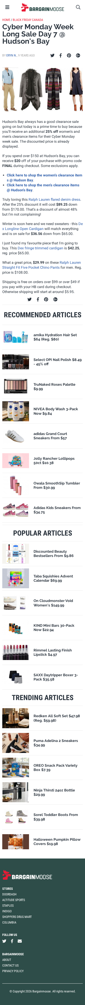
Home (6, 20)
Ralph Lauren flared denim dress (54, 199)
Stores (7, 888)
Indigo (7, 911)
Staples (8, 905)
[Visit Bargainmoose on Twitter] (4, 941)
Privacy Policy (13, 971)
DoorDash (9, 894)
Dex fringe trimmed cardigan (40, 248)
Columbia (9, 922)
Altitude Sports (13, 900)
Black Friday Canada (28, 20)
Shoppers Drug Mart (17, 917)
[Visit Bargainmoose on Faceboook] (12, 941)
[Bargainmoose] (42, 7)
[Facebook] (60, 55)
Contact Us (10, 965)
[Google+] (78, 55)
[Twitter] (52, 55)
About (6, 960)
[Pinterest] (69, 55)
